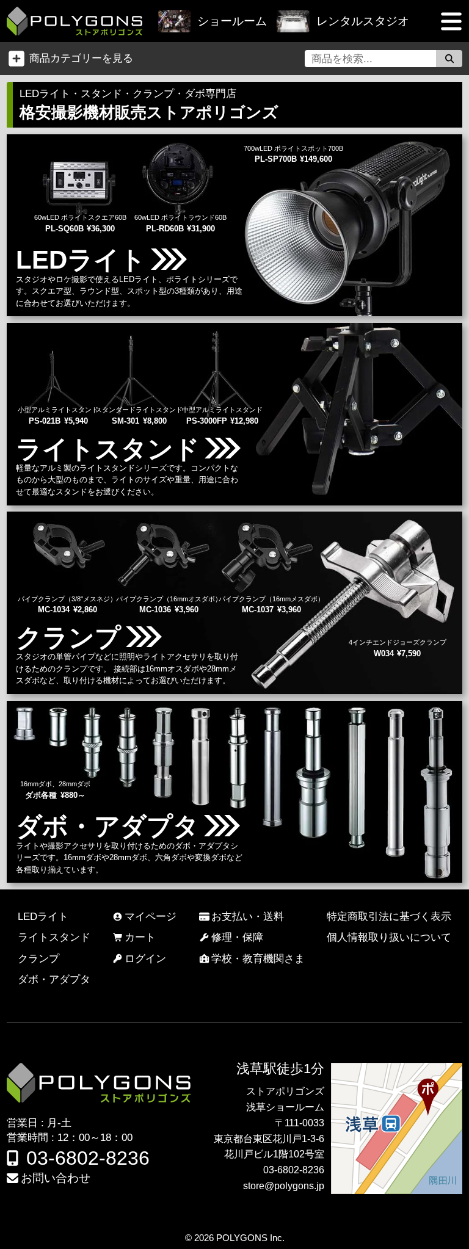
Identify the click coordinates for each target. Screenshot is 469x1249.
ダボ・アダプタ (54, 979)
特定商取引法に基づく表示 (389, 916)
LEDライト (43, 916)
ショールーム (232, 20)
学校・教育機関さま (258, 958)
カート (140, 937)
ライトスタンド (54, 937)
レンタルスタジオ (362, 20)
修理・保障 (237, 937)
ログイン (145, 958)
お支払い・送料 (247, 916)
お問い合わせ (55, 1178)
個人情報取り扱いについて (389, 937)
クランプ (38, 958)
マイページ (150, 916)
